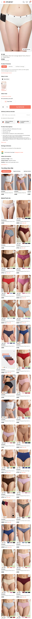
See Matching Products (6, 73)
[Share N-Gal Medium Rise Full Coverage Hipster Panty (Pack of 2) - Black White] (3, 107)
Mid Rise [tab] (11, 66)
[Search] (23, 2)
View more (3, 142)
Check (28, 115)
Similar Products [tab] (6, 171)
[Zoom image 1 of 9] (16, 28)
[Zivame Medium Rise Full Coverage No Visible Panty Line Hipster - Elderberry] (20, 182)
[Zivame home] (8, 2)
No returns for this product (24, 122)
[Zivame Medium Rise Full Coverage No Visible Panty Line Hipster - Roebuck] (7, 182)
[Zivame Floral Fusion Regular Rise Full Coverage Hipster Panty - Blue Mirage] (8, 234)
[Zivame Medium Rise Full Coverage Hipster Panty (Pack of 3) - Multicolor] (23, 284)
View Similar (27, 49)
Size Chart (9, 101)
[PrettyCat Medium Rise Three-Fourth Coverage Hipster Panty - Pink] (8, 209)
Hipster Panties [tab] (16, 171)
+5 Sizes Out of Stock (6, 96)
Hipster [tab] (4, 66)
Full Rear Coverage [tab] (20, 66)
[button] (2, 2)
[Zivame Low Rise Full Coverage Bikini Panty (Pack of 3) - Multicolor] (23, 508)
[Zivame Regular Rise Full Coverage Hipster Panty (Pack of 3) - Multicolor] (23, 234)
